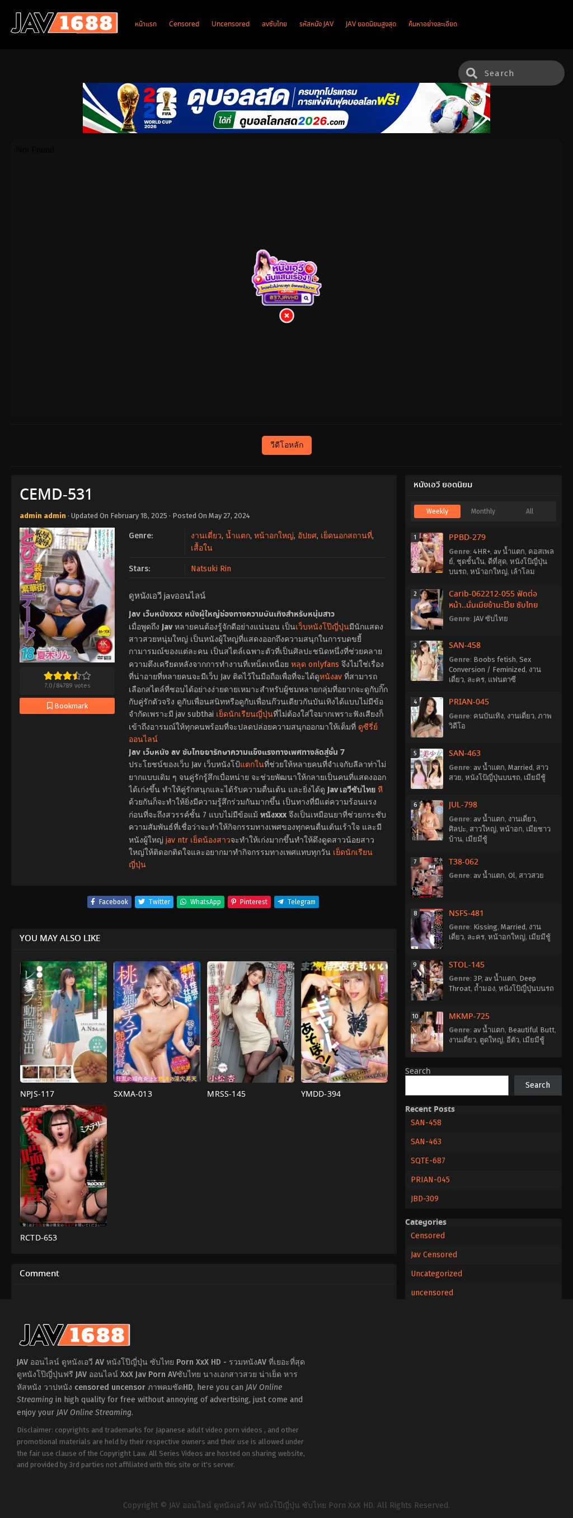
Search (418, 1071)
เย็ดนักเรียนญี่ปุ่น (244, 714)
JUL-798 (463, 805)
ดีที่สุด (497, 561)
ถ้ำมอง (484, 988)
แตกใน (252, 764)
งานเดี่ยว (206, 536)
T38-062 (463, 862)
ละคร (476, 679)
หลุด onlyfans (315, 664)
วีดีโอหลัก (286, 445)
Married (520, 767)
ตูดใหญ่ (491, 1040)
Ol (511, 875)
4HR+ (481, 551)
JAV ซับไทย (490, 618)
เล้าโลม (523, 571)
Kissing (485, 927)
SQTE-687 (428, 1160)
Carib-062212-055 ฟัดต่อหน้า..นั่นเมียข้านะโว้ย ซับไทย (493, 600)
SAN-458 (465, 645)
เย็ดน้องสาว (210, 840)
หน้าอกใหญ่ (274, 536)
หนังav (331, 677)
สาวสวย (531, 875)
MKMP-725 (469, 1016)
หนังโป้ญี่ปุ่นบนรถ (492, 777)
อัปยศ (307, 536)
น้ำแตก (238, 536)
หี (380, 790)
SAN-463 (465, 753)
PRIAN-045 (469, 702)
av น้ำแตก (509, 551)
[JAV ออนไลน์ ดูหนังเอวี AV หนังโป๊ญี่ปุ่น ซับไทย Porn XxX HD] (64, 31)
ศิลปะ (457, 829)
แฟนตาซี (502, 679)
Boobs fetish (494, 659)
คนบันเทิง (488, 716)
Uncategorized (436, 1274)
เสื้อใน (202, 548)
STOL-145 (467, 965)
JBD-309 (425, 1199)
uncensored (432, 1293)
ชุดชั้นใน (471, 561)
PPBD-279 (467, 537)
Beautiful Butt (531, 1030)
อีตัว (512, 1040)
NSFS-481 (466, 913)
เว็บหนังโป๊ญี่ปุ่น (322, 627)
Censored (428, 1235)
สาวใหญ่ (482, 829)
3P (477, 978)
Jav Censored (434, 1254)
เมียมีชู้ (535, 777)
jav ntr (177, 840)
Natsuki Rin (211, 569)
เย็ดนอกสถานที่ (346, 536)
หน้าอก (511, 829)
